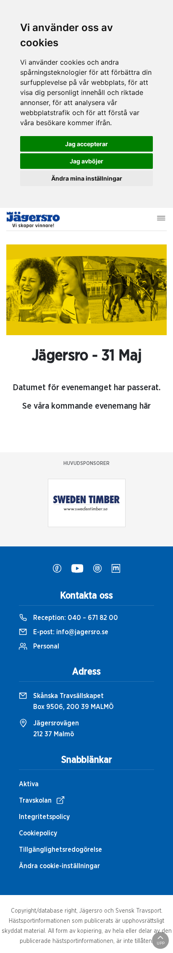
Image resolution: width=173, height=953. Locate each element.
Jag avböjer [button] (86, 161)
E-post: (69, 632)
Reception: (74, 617)
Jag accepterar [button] (86, 143)
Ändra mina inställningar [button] (86, 178)
